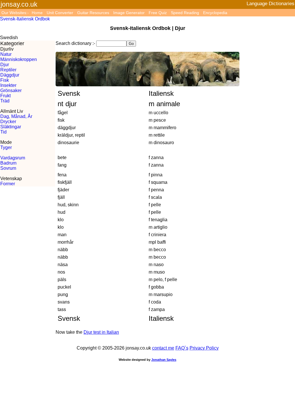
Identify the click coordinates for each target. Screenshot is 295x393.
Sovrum (8, 168)
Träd (5, 100)
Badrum (8, 163)
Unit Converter (60, 12)
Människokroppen (18, 59)
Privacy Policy (204, 348)
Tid (3, 131)
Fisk (4, 80)
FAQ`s (181, 348)
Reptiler (8, 69)
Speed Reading (185, 12)
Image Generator (129, 12)
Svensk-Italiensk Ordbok (25, 18)
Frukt (5, 95)
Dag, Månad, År (16, 116)
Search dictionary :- (75, 43)
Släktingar (10, 126)
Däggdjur (9, 75)
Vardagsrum (12, 157)
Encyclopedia (215, 12)
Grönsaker (11, 90)
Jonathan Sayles (163, 359)
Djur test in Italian (101, 332)
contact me (163, 348)
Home (37, 12)
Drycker (8, 121)
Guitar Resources (93, 12)
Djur (4, 64)
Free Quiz (158, 12)
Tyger (6, 147)
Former (7, 183)
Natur (6, 54)
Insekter (8, 85)
